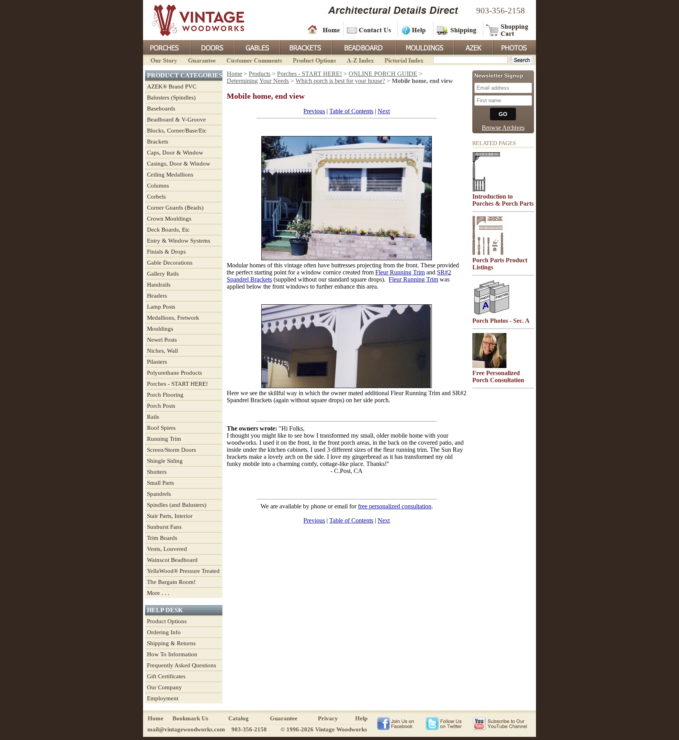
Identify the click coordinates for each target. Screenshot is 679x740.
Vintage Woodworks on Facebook (395, 723)
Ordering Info (164, 632)
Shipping (457, 29)
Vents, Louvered (167, 549)
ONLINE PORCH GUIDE (383, 73)
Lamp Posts (161, 307)
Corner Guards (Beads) (175, 207)
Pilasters (157, 362)
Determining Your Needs (258, 80)
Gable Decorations (170, 263)
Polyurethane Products (174, 373)
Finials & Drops (166, 252)
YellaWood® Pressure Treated (183, 571)
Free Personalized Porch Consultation (498, 376)
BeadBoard (363, 46)
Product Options (313, 59)
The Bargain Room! (171, 582)
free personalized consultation (394, 506)
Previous (314, 111)
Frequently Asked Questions (181, 665)
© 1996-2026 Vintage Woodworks (324, 729)
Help (414, 29)
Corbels (156, 196)
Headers (157, 296)
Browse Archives (503, 127)
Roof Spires (161, 428)
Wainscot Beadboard (172, 560)
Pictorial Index (403, 59)
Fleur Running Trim (400, 272)
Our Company (164, 687)
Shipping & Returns (171, 643)
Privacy (328, 718)
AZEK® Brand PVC (171, 86)
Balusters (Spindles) (171, 97)
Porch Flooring (165, 395)
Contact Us (369, 29)
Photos (514, 46)
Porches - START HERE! (177, 384)
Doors (212, 46)
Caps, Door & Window (175, 152)
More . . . (158, 593)
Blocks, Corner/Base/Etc (177, 130)
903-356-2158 (500, 10)
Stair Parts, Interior (170, 516)
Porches (166, 46)
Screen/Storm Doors (171, 450)
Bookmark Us (190, 718)
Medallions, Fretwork (173, 318)
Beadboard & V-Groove (176, 119)
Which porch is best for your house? (340, 80)
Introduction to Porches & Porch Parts (503, 200)
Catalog (238, 718)
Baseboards (161, 108)
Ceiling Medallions (170, 174)
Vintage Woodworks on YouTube (499, 723)
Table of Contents (351, 111)
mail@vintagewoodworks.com (186, 729)
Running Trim (164, 439)
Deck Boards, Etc (168, 229)
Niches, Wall (162, 351)
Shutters (157, 472)
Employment (162, 698)
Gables (256, 46)
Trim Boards (162, 538)
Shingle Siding (165, 461)
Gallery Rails (163, 274)
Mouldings (424, 46)
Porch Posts (161, 406)
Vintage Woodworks (192, 19)
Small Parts (160, 483)
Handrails (159, 285)
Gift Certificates (166, 676)
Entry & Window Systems (178, 240)
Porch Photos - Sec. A (501, 320)
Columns (158, 185)
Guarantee (202, 59)
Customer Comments (254, 59)
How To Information (172, 654)
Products (259, 73)
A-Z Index (360, 59)
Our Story (162, 59)
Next (384, 111)
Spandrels (159, 494)
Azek (472, 46)
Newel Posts (162, 340)
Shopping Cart (507, 29)
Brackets (305, 46)
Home (323, 29)
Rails (153, 417)
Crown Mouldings (169, 218)
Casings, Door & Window (178, 163)
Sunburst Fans (164, 527)
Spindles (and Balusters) (176, 505)
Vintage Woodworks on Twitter (444, 723)
